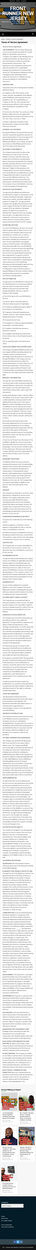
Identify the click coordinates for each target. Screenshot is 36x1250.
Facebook (12, 1)
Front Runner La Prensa (8, 1107)
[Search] (33, 34)
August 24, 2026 (24, 1123)
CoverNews (21, 1247)
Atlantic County (23, 1102)
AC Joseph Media (7, 1120)
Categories (4, 1202)
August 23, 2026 (7, 1159)
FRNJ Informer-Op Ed (7, 1177)
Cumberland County (7, 1105)
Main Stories (6, 1108)
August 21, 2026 (7, 1192)
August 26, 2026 (7, 1121)
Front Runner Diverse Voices (25, 1107)
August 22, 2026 (24, 1159)
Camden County (6, 1175)
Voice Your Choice (7, 1143)
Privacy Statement (6, 1225)
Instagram (23, 1)
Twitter (18, 1)
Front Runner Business (25, 1104)
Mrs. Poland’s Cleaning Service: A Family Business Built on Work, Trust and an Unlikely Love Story (26, 1116)
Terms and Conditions (7, 1227)
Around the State (7, 1103)
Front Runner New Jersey (18, 13)
